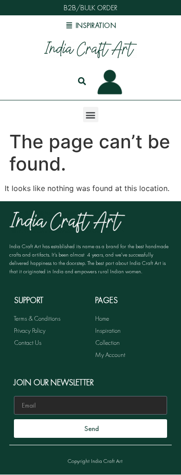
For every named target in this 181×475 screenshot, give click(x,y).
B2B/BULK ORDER (90, 8)
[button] (90, 114)
